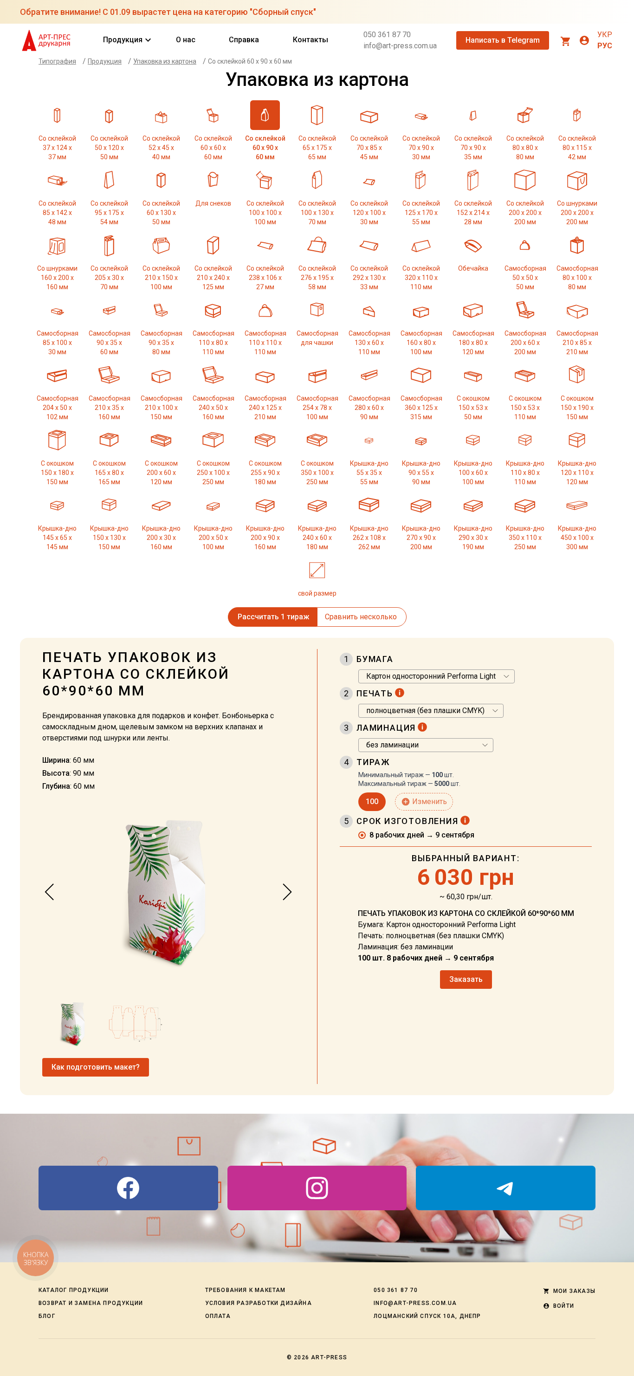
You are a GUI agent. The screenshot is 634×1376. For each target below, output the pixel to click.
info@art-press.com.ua (400, 45)
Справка (244, 39)
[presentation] (50, 892)
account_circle (584, 40)
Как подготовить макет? (96, 1067)
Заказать (466, 979)
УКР (604, 34)
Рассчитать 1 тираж (273, 616)
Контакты (310, 39)
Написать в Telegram (503, 40)
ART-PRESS (329, 1357)
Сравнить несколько (361, 616)
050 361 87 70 (387, 34)
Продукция (122, 39)
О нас (185, 39)
